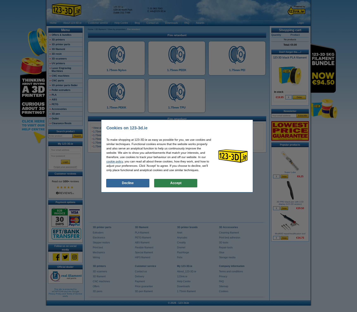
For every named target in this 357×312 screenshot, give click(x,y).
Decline (128, 183)
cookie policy (114, 161)
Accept (175, 183)
